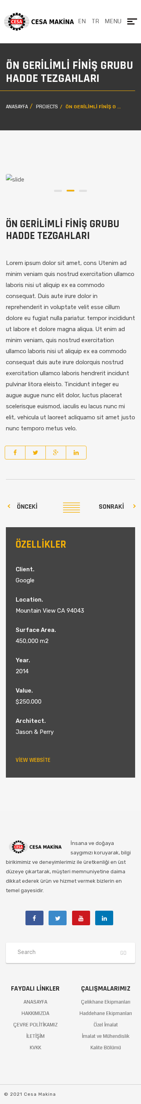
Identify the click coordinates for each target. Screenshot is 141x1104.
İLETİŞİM (35, 1036)
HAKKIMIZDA (35, 1013)
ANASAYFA (35, 1002)
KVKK (35, 1047)
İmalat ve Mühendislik (106, 1036)
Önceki (27, 506)
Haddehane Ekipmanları (106, 1013)
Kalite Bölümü (105, 1047)
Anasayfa (17, 107)
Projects (47, 107)
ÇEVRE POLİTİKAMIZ (35, 1024)
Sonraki (111, 506)
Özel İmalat (106, 1024)
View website (33, 760)
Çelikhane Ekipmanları (105, 1002)
